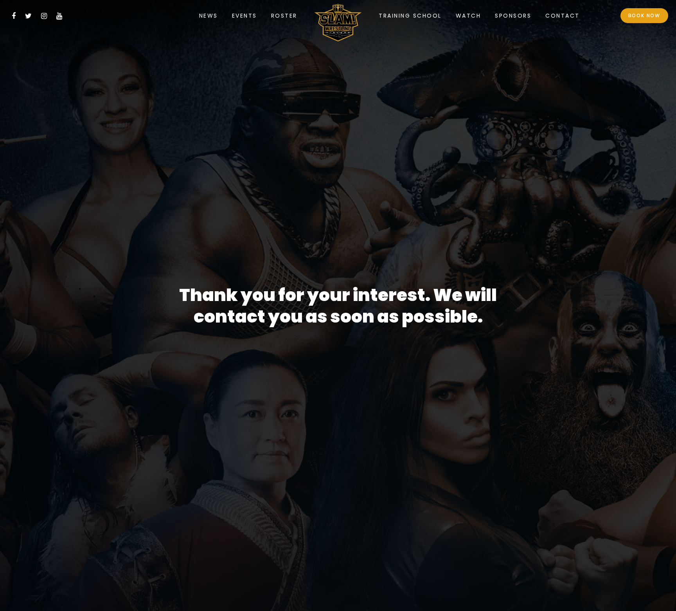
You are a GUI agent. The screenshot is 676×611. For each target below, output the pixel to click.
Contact (562, 16)
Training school (410, 16)
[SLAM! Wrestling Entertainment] (338, 24)
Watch (468, 16)
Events (244, 16)
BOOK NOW (644, 15)
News (208, 16)
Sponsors (513, 16)
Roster (284, 16)
